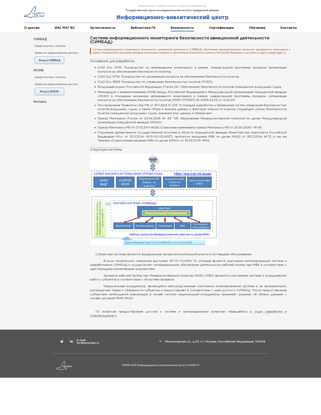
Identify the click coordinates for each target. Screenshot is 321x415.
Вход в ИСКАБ (49, 91)
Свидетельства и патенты (50, 45)
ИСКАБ (39, 70)
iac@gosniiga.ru (88, 343)
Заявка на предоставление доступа (56, 52)
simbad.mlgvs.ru (277, 52)
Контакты (40, 101)
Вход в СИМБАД (49, 60)
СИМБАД (40, 39)
